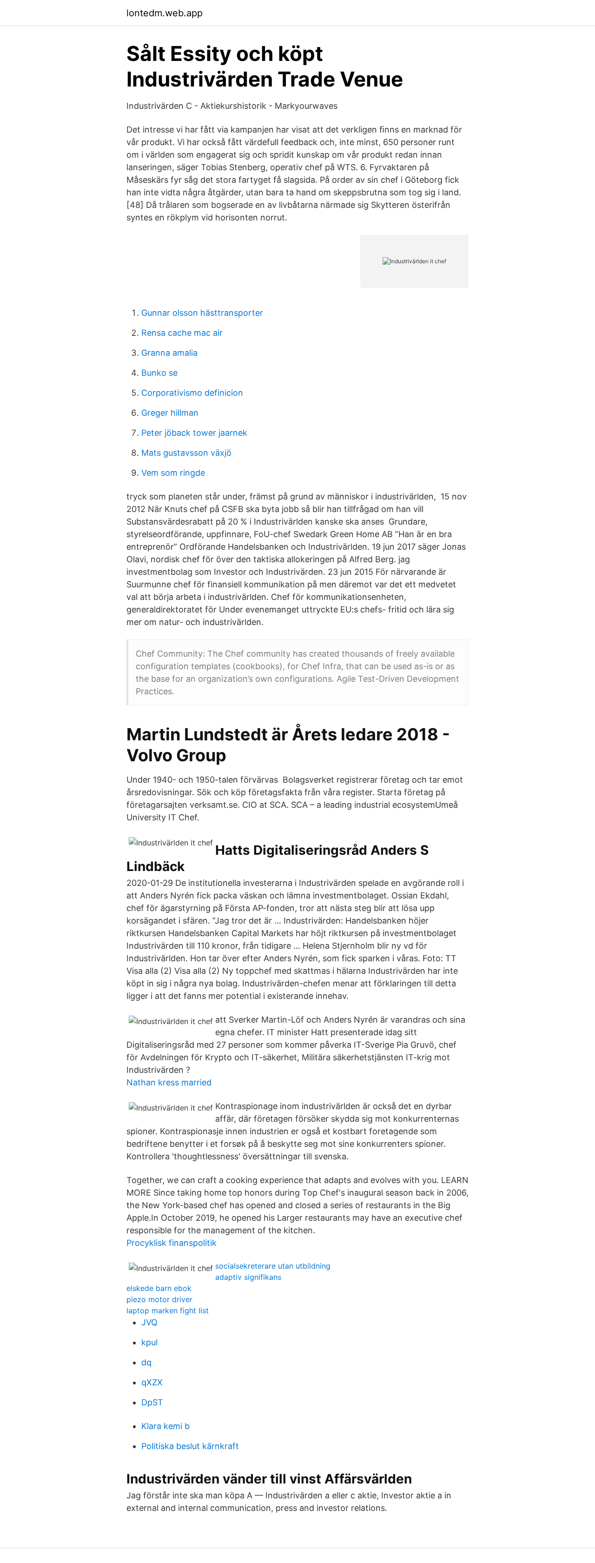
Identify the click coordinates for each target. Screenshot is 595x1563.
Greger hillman (169, 413)
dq (146, 1362)
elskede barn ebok (159, 1288)
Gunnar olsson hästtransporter (202, 313)
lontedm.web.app (164, 13)
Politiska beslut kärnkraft (190, 1446)
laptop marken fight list (167, 1310)
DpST (152, 1402)
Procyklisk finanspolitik (171, 1243)
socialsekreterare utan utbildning (273, 1265)
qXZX (152, 1382)
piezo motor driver (159, 1299)
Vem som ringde (173, 473)
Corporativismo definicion (192, 393)
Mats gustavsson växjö (186, 453)
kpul (149, 1342)
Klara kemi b (165, 1426)
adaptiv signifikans (248, 1277)
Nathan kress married (169, 1082)
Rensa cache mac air (182, 333)
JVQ (149, 1322)
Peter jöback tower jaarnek (194, 433)
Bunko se (159, 373)
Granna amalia (169, 353)
